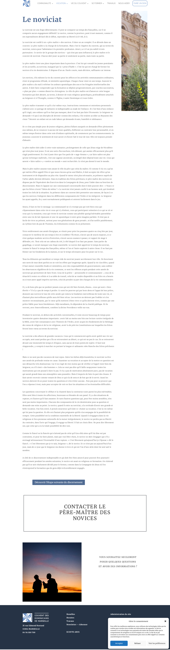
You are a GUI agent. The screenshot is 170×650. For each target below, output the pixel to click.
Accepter (119, 643)
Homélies (70, 614)
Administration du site (120, 614)
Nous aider (124, 3)
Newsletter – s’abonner (77, 624)
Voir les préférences (157, 643)
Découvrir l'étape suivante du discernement (59, 482)
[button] (165, 621)
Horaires (70, 618)
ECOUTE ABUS (73, 632)
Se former (97, 3)
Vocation (61, 3)
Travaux (111, 3)
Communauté (44, 3)
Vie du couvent (78, 3)
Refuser (137, 643)
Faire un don (140, 3)
